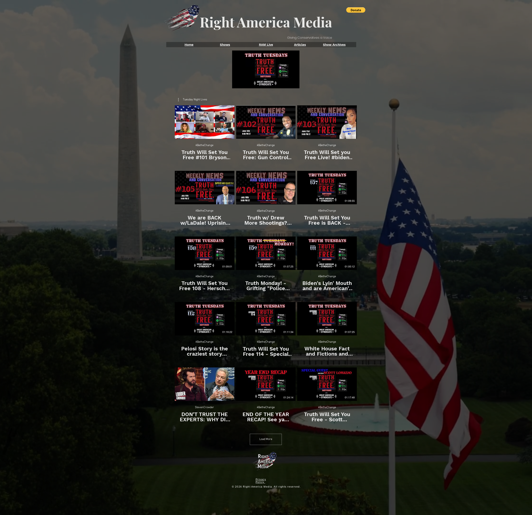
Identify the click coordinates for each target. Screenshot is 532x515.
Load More (265, 439)
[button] (355, 10)
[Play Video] (204, 122)
